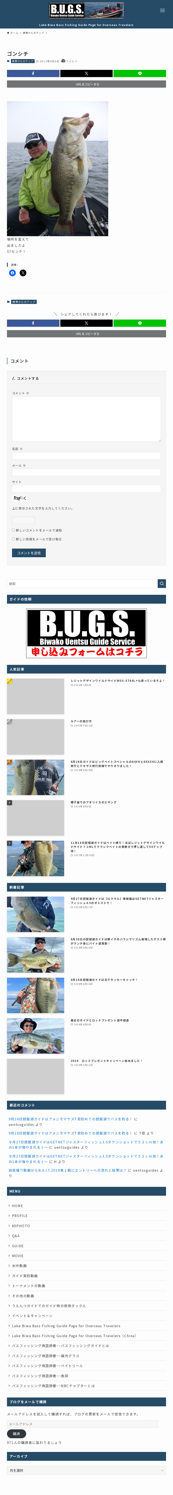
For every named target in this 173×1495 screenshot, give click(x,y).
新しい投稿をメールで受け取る (39, 539)
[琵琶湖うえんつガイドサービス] (86, 10)
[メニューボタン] (162, 10)
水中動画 (19, 1265)
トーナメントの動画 (28, 1285)
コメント (21, 393)
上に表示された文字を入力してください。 (43, 508)
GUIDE (18, 1245)
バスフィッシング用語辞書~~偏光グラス (46, 1355)
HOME (17, 1205)
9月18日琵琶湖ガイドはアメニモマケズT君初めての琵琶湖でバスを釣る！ (71, 1118)
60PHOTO (21, 1225)
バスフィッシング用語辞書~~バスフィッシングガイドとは (60, 1345)
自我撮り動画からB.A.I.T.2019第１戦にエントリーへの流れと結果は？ (68, 1170)
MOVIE (18, 1255)
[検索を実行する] (162, 583)
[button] (33, 73)
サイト (17, 482)
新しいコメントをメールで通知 (39, 530)
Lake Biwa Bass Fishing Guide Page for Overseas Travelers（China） (75, 1335)
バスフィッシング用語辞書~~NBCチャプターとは (53, 1385)
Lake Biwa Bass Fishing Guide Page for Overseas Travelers (66, 1325)
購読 (16, 1433)
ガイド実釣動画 (25, 1275)
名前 (17, 448)
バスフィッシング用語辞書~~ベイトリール (47, 1365)
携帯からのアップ (22, 61)
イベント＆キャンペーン (32, 1315)
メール (19, 465)
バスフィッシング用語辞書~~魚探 (40, 1375)
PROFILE (20, 1215)
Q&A (16, 1235)
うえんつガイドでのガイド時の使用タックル (49, 1305)
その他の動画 (23, 1295)
